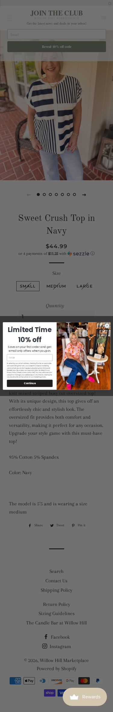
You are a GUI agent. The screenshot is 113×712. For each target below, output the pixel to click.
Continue (30, 383)
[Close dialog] (107, 325)
